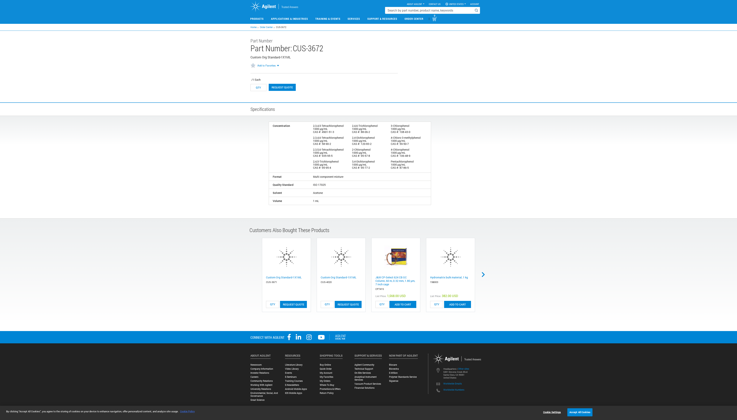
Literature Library (293, 364)
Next (484, 274)
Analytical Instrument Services (365, 378)
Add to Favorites (266, 65)
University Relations (260, 389)
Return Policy (327, 393)
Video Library (292, 368)
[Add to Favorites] (252, 65)
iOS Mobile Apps (293, 393)
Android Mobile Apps (296, 389)
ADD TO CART (403, 304)
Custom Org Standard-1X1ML (284, 277)
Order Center (414, 19)
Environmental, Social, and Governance (264, 394)
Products (257, 19)
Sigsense (393, 380)
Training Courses (294, 380)
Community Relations (261, 380)
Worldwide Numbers (453, 389)
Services (354, 19)
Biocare (393, 364)
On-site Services (362, 372)
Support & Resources (382, 19)
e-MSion (393, 372)
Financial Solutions (364, 387)
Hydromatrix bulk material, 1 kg (449, 277)
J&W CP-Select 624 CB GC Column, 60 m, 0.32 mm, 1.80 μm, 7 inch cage (395, 281)
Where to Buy (327, 384)
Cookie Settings (552, 412)
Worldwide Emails (452, 383)
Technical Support (363, 368)
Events (288, 372)
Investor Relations (259, 372)
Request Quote (282, 87)
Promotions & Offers (330, 389)
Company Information (261, 368)
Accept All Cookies (579, 412)
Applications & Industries (289, 19)
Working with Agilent (261, 384)
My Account (326, 372)
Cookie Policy (187, 411)
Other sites (463, 368)
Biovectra (394, 368)
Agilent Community (364, 364)
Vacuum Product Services (367, 383)
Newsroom (256, 364)
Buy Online (325, 364)
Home (253, 27)
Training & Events (327, 19)
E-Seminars (291, 376)
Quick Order (326, 368)
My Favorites (326, 376)
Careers (254, 376)
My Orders (325, 380)
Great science (257, 399)
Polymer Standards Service (403, 376)
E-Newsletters (292, 384)
